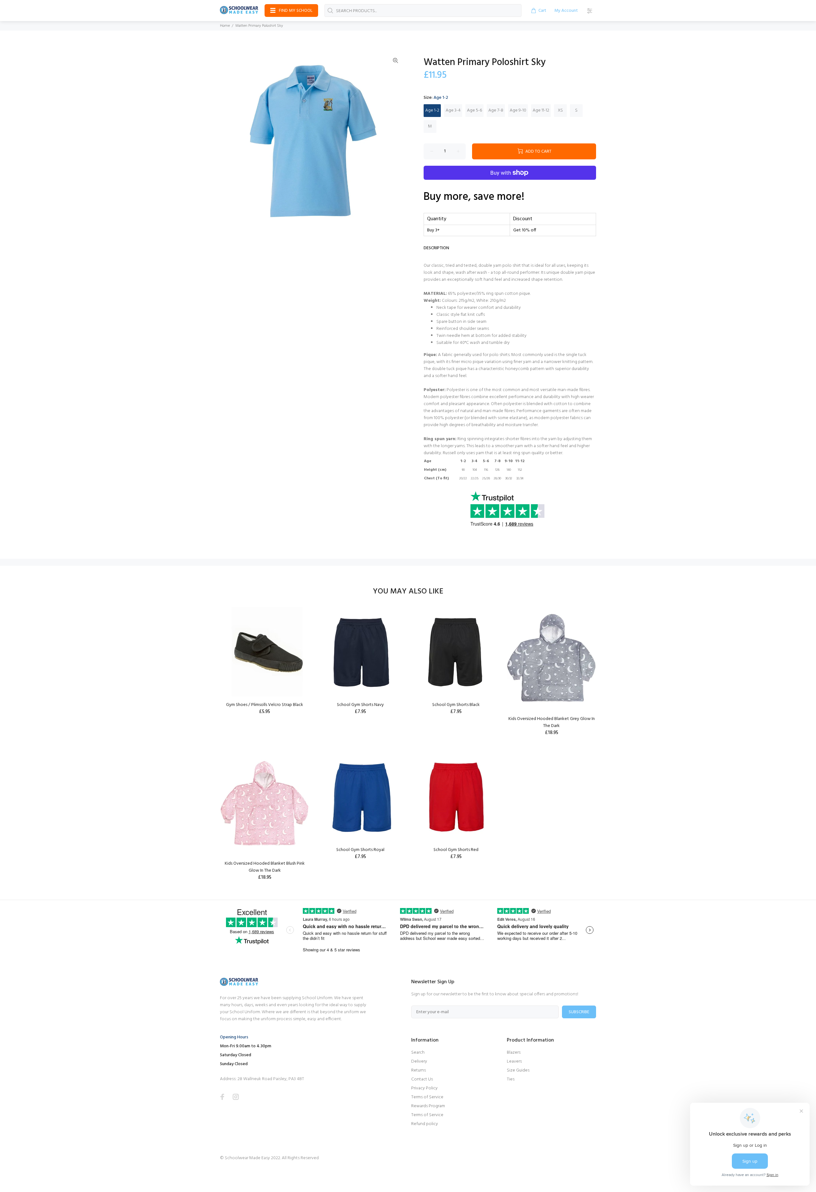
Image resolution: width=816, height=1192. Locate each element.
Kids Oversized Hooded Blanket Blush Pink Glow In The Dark (265, 867)
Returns (418, 1070)
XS (560, 110)
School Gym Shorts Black (456, 705)
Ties (510, 1079)
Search (418, 1052)
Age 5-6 (474, 110)
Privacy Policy (424, 1088)
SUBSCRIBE (579, 1012)
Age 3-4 (453, 110)
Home (225, 26)
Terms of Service (427, 1097)
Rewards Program (428, 1106)
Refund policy (424, 1124)
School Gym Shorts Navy (360, 705)
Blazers (514, 1052)
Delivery (419, 1061)
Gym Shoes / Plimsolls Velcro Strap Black (264, 705)
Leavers (514, 1061)
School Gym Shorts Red (455, 850)
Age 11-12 (541, 110)
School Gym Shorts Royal (360, 850)
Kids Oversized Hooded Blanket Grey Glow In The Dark (551, 722)
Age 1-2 (432, 110)
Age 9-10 (518, 110)
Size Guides (518, 1070)
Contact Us (422, 1079)
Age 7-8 (495, 110)
